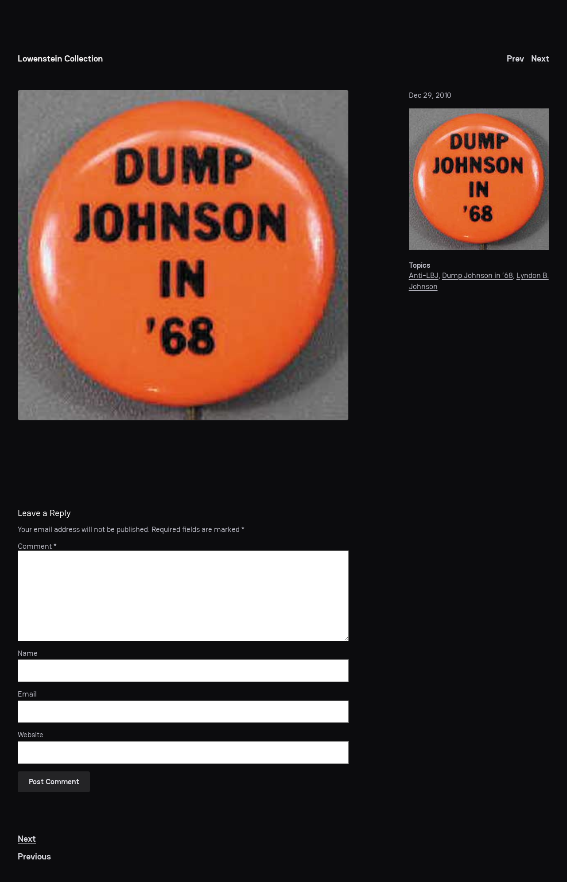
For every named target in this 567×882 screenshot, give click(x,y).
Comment (37, 546)
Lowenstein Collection (60, 58)
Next (540, 58)
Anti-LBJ (424, 275)
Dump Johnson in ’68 (477, 275)
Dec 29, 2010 (430, 95)
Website (30, 734)
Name (28, 653)
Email (27, 693)
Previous (34, 856)
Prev (515, 58)
